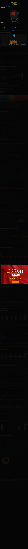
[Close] (26, 265)
